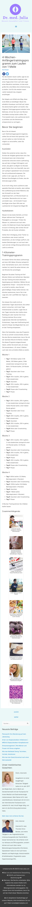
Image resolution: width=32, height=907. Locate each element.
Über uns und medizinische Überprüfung (16, 873)
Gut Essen (5, 70)
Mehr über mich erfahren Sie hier (13, 816)
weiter (16, 717)
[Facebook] (3, 73)
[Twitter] (7, 73)
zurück (16, 712)
